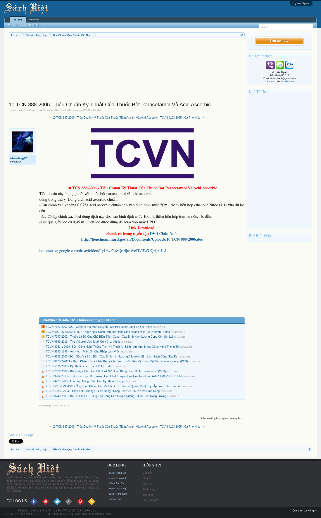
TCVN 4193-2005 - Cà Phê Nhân (180, 117)
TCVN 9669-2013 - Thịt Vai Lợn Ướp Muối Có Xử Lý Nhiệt (83, 341)
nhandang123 (79, 110)
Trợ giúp (148, 494)
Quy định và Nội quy (305, 510)
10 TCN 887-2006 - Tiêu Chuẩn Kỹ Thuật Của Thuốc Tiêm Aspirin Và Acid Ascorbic (105, 117)
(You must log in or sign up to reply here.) (223, 418)
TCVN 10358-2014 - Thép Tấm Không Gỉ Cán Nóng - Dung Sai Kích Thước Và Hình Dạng (103, 391)
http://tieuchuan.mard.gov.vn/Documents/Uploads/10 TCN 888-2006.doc (142, 239)
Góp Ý (146, 478)
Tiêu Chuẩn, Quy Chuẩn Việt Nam (42, 110)
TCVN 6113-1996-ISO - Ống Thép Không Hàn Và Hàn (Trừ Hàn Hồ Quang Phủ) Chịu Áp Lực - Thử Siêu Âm (114, 386)
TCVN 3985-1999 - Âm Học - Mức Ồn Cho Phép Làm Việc (83, 351)
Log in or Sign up (301, 3)
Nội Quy (147, 483)
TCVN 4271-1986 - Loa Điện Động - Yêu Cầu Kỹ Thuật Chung (85, 381)
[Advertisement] (127, 70)
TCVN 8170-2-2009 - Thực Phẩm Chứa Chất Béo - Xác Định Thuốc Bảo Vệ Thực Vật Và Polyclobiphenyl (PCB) (117, 361)
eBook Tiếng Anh (117, 478)
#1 (243, 405)
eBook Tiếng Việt (117, 472)
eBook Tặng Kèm (118, 493)
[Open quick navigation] (241, 35)
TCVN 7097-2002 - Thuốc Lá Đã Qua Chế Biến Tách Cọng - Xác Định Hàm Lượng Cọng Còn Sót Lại (109, 336)
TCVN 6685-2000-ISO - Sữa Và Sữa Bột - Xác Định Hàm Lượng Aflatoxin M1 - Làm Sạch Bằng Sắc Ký (112, 356)
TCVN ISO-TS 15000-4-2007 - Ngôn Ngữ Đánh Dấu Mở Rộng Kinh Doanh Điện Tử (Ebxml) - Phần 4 (109, 331)
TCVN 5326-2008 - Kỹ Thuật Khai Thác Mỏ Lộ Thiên (79, 366)
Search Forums (16, 25)
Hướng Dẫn (115, 499)
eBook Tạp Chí (116, 483)
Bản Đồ (147, 472)
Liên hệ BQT (150, 500)
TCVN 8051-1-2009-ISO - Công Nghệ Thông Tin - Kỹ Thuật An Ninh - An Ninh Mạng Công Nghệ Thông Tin (112, 346)
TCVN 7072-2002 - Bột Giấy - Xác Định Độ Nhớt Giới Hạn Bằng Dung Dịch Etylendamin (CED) (106, 371)
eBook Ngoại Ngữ (118, 488)
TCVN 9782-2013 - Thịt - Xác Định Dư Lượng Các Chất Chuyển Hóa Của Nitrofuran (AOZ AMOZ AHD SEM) (114, 376)
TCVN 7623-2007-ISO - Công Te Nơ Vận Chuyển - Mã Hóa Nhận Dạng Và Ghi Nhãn (99, 326)
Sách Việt (289, 81)
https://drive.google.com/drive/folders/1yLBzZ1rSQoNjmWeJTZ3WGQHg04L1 (103, 250)
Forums (18, 19)
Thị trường (149, 489)
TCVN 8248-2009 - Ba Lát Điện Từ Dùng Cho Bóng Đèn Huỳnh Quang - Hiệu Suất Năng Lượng (106, 396)
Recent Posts (36, 25)
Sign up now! (279, 41)
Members (34, 19)
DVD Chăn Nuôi (164, 233)
